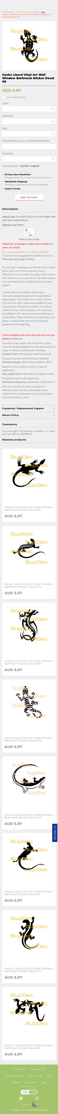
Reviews (16, 1082)
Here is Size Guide (29, 239)
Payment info (38, 1069)
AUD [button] (33, 1092)
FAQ (49, 1075)
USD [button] (25, 1092)
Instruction (30, 1082)
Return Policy (10, 415)
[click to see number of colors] (29, 235)
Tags (43, 1082)
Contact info (19, 1069)
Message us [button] (54, 833)
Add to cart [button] (29, 197)
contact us (47, 255)
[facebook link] (21, 1098)
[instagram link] (37, 1098)
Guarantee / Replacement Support (23, 408)
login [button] (46, 431)
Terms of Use (35, 1075)
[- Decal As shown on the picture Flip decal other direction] (29, 121)
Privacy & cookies (15, 1075)
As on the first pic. (16, 97)
